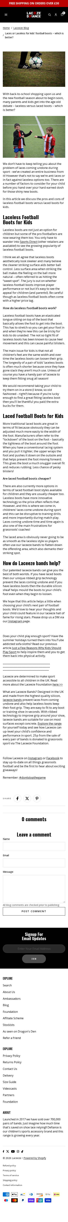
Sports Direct (28, 242)
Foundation (10, 1012)
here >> (57, 684)
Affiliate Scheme (13, 1018)
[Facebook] (3, 1151)
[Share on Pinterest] (37, 798)
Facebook (52, 758)
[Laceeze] (34, 14)
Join (34, 958)
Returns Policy (12, 1062)
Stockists (8, 1025)
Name (6, 839)
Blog (6, 1005)
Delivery (8, 1075)
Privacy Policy (11, 1056)
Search (7, 985)
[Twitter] (7, 1151)
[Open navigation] (6, 14)
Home (6, 28)
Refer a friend (12, 1038)
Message (8, 871)
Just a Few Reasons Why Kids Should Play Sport (32, 650)
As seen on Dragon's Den (19, 1031)
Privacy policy (9, 1170)
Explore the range (50, 723)
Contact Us (10, 1069)
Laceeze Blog (21, 28)
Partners (8, 1095)
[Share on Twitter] (27, 798)
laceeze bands (12, 700)
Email (6, 855)
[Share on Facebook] (17, 798)
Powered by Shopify (35, 1158)
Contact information (12, 1185)
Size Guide (9, 1082)
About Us (9, 992)
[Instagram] (18, 1151)
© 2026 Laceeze (12, 1158)
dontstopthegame (33, 777)
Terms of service (11, 1175)
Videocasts (10, 1088)
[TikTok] (22, 1151)
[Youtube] (13, 1151)
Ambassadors (12, 999)
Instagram (15, 621)
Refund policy (9, 1165)
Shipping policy (10, 1180)
